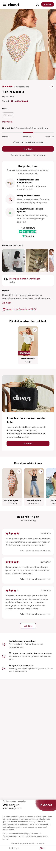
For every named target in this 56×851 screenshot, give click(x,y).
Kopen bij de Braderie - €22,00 (21, 309)
